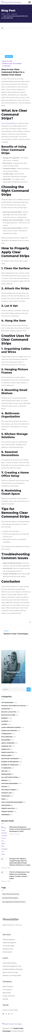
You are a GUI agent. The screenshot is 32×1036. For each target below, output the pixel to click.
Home (3, 14)
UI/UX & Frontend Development (12, 802)
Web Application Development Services (13, 902)
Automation (5, 709)
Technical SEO (6, 793)
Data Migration (6, 737)
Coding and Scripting (9, 730)
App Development (7, 702)
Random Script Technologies (12, 63)
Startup (4, 786)
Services (14, 14)
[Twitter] (3, 1013)
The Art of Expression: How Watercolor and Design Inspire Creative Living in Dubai (19, 875)
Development (6, 740)
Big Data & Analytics (8, 712)
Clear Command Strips (8, 123)
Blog (8, 14)
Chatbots (4, 721)
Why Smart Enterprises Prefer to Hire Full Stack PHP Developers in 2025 (19, 829)
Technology (5, 796)
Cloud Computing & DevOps (10, 727)
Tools (3, 799)
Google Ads (5, 749)
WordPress (5, 815)
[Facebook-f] (6, 1013)
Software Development (9, 783)
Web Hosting (5, 805)
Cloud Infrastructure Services (10, 894)
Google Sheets (6, 755)
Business (4, 718)
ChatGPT (4, 724)
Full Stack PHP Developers (10, 898)
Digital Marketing (7, 743)
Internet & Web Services (10, 762)
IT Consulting (6, 768)
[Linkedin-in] (9, 1013)
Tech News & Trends (8, 790)
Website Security (7, 811)
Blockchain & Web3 (8, 715)
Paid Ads (4, 771)
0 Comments (6, 66)
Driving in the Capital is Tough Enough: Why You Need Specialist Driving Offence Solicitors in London (19, 862)
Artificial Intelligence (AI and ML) (13, 706)
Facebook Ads (6, 746)
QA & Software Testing (9, 777)
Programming (6, 774)
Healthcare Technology (10, 758)
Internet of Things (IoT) (9, 765)
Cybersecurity (6, 734)
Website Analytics (7, 808)
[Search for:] (16, 689)
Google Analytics (7, 752)
